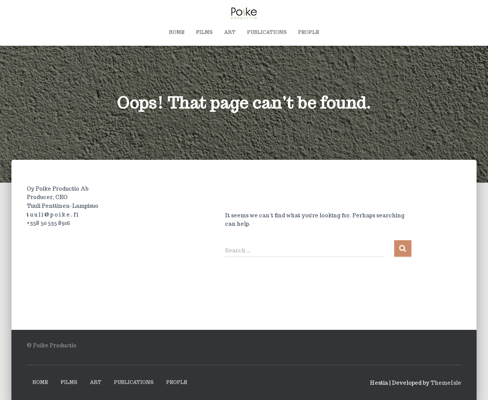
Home (177, 32)
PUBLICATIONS (267, 32)
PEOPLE (308, 32)
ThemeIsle (445, 382)
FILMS (204, 32)
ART (230, 32)
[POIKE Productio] (244, 13)
